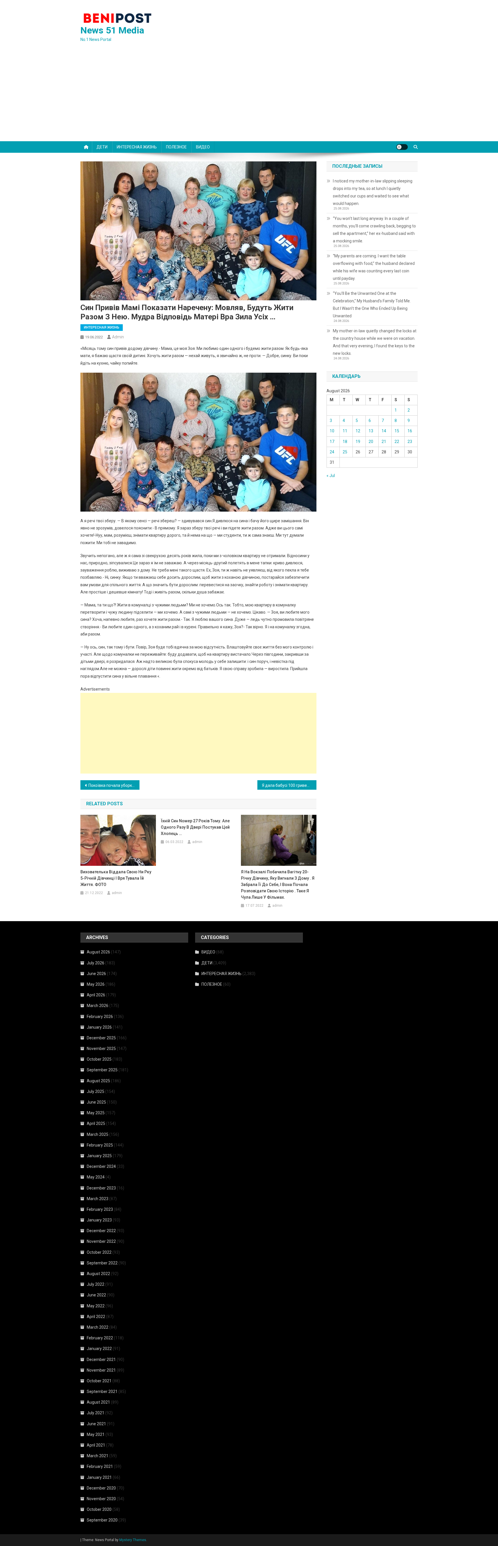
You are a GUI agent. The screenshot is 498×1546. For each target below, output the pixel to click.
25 (345, 452)
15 (397, 431)
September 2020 (102, 1520)
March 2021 (97, 1455)
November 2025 (101, 1048)
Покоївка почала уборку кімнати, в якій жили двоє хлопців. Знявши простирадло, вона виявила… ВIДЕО (113, 785)
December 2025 (101, 1038)
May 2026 (96, 984)
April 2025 (96, 1123)
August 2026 (98, 952)
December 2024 (101, 1166)
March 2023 (97, 1198)
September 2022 (102, 1263)
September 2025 (102, 1070)
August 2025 (98, 1081)
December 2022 (101, 1230)
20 (371, 441)
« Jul (331, 475)
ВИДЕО (203, 147)
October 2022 (99, 1252)
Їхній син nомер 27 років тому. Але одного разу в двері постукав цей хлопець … (195, 827)
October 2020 (99, 1509)
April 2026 (96, 995)
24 (332, 452)
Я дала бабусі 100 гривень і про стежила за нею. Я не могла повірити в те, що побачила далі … (289, 785)
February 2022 (100, 1338)
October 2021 (99, 1381)
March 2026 (97, 1005)
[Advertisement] (249, 98)
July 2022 (95, 1284)
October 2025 (99, 1059)
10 (332, 431)
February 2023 (100, 1209)
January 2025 (99, 1155)
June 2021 (96, 1423)
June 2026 (96, 973)
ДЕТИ (102, 147)
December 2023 (101, 1188)
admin (118, 337)
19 (358, 441)
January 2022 (99, 1348)
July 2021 (95, 1413)
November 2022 (101, 1241)
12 (358, 431)
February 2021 (100, 1466)
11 (345, 431)
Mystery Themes (132, 1540)
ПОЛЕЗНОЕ (176, 147)
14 (384, 431)
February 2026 (100, 1016)
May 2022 (96, 1306)
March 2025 (97, 1134)
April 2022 (96, 1316)
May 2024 (96, 1177)
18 (345, 441)
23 (410, 441)
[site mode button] (402, 147)
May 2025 (96, 1113)
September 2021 (102, 1391)
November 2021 (101, 1370)
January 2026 (99, 1027)
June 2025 (96, 1102)
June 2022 (96, 1295)
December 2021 (101, 1359)
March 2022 (97, 1327)
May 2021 (96, 1434)
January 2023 (99, 1220)
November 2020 (101, 1498)
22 (397, 441)
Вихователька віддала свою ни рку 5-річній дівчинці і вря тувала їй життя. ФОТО (115, 878)
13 (371, 431)
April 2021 (96, 1445)
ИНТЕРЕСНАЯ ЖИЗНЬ (137, 147)
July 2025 (95, 1091)
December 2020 (101, 1488)
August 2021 (98, 1402)
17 (332, 441)
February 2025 (100, 1145)
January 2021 (99, 1477)
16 (410, 431)
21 (384, 441)
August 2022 (98, 1273)
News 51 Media (112, 30)
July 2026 (95, 963)
